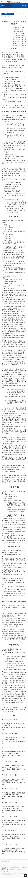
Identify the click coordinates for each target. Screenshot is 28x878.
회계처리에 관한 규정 (20, 13)
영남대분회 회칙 (8, 13)
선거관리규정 (7, 16)
